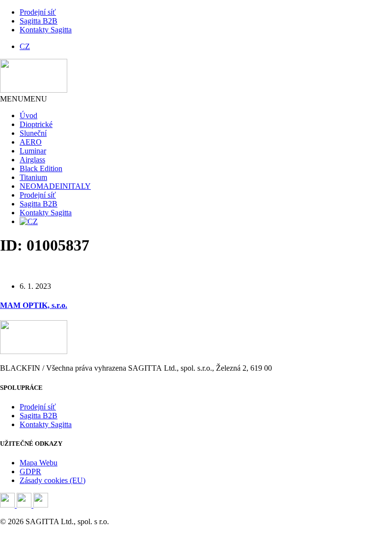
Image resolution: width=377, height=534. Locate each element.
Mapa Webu (38, 462)
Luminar (33, 151)
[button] (23, 99)
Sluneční (33, 133)
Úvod (28, 115)
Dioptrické (36, 124)
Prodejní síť (38, 12)
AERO (31, 142)
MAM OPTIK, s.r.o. (33, 305)
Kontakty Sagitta (46, 29)
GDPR (30, 471)
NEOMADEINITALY (55, 186)
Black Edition (41, 168)
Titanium (33, 177)
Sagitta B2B (38, 21)
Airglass (32, 159)
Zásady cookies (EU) (52, 480)
